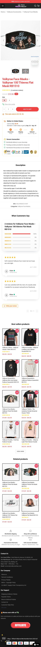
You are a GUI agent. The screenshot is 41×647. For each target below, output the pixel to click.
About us (4, 574)
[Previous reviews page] (27, 311)
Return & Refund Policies (8, 599)
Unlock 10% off (4, 638)
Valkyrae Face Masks (30, 12)
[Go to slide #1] (15, 71)
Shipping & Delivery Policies (9, 594)
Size (3, 97)
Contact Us (4, 602)
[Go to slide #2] (25, 71)
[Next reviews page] (37, 311)
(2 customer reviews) (17, 90)
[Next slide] (37, 40)
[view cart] (38, 6)
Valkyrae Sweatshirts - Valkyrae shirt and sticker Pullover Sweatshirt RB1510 (10, 380)
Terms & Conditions (7, 577)
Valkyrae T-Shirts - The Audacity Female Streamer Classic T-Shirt (29, 411)
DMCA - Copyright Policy (8, 582)
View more (20, 451)
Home (3, 12)
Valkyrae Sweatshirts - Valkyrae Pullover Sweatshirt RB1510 (30, 380)
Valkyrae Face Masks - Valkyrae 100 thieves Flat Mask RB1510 (9, 515)
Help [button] (37, 644)
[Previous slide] (4, 40)
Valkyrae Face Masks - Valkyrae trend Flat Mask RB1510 (9, 411)
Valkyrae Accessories (14, 12)
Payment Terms (6, 597)
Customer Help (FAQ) (7, 605)
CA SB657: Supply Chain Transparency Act (13, 585)
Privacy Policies (5, 580)
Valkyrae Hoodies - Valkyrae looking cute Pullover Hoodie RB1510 (30, 349)
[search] (35, 6)
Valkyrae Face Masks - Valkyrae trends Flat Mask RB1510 (29, 484)
